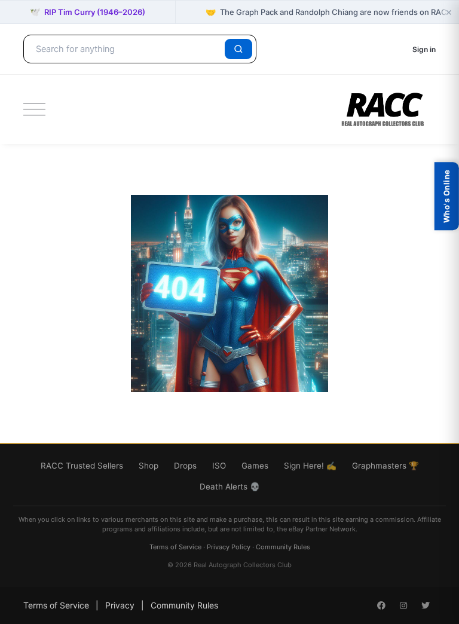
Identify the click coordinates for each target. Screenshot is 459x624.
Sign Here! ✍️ (310, 465)
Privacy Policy (228, 547)
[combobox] (126, 49)
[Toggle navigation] (34, 109)
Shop (148, 465)
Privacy (119, 605)
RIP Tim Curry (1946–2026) (87, 12)
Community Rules (283, 547)
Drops (185, 465)
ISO (219, 465)
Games (254, 465)
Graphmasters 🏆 (385, 465)
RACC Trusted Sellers (82, 465)
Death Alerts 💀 (230, 486)
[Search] (238, 49)
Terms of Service (175, 547)
